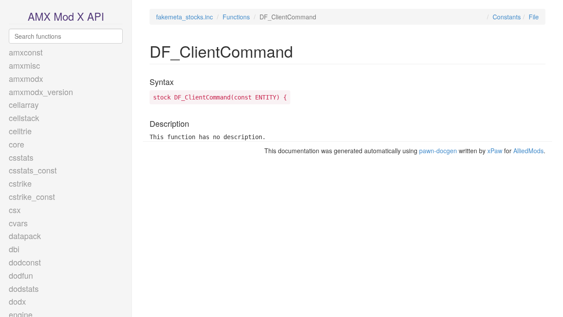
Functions (236, 16)
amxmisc (24, 65)
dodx (17, 301)
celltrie (20, 130)
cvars (18, 223)
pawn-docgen (438, 150)
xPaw (494, 150)
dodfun (21, 275)
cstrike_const (32, 196)
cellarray (24, 104)
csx (15, 209)
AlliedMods (528, 150)
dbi (14, 248)
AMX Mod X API (66, 16)
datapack (25, 235)
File (534, 16)
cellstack (24, 117)
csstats (21, 157)
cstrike (20, 183)
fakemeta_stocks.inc (184, 16)
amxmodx (26, 78)
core (16, 144)
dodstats (24, 288)
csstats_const (33, 170)
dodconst (25, 262)
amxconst (26, 52)
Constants (507, 16)
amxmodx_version (41, 91)
